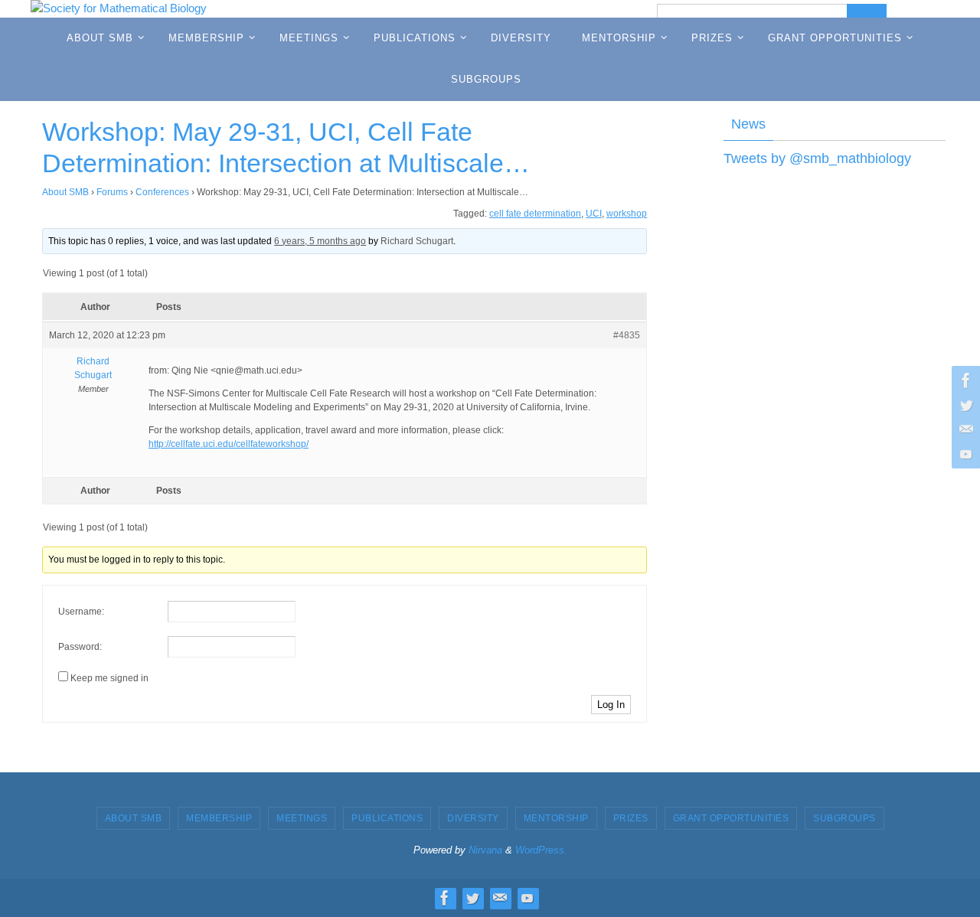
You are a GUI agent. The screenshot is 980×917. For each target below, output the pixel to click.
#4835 (626, 335)
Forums (112, 192)
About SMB (65, 192)
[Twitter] (964, 404)
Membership (219, 818)
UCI (594, 213)
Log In (611, 704)
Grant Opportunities (731, 818)
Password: (80, 646)
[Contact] (964, 429)
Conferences (162, 192)
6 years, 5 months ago (320, 241)
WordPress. (541, 850)
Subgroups (844, 818)
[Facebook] (964, 380)
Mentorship (556, 818)
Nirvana (485, 850)
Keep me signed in (109, 678)
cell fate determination (535, 213)
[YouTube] (964, 453)
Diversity (473, 818)
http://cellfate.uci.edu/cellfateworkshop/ (229, 444)
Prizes (630, 818)
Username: (81, 611)
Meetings (301, 818)
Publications (387, 818)
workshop (626, 213)
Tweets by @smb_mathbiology (817, 158)
